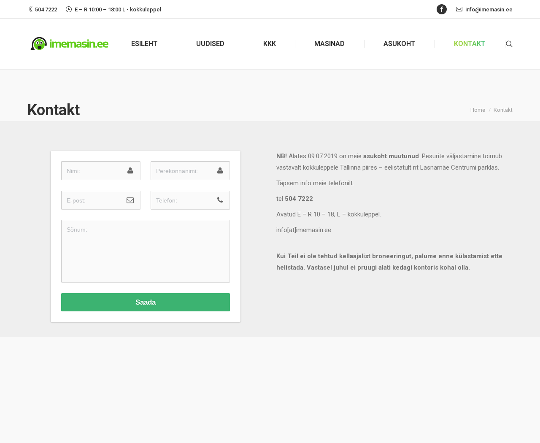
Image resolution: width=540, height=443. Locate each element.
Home (477, 110)
